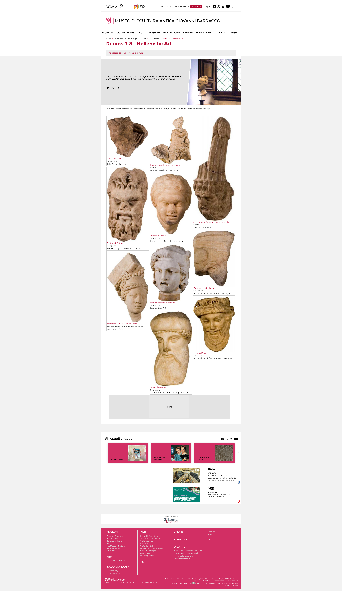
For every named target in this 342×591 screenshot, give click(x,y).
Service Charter (113, 548)
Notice (210, 537)
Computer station (114, 573)
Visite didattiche (147, 546)
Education (203, 32)
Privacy (197, 583)
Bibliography (112, 571)
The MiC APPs (116, 460)
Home (108, 39)
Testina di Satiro (115, 243)
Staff (108, 543)
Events (188, 32)
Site (109, 557)
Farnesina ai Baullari (116, 561)
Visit (234, 32)
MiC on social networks (159, 458)
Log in (207, 7)
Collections (125, 32)
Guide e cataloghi (148, 551)
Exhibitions (171, 32)
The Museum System (116, 546)
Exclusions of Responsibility (212, 583)
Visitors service (146, 541)
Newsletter (111, 551)
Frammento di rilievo (203, 288)
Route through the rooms (135, 39)
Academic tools (118, 567)
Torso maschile (114, 158)
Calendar (221, 32)
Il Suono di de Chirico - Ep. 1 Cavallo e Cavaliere (220, 496)
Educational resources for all (186, 553)
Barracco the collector (116, 538)
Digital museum (149, 32)
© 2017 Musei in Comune (181, 583)
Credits (227, 583)
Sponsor (211, 539)
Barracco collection (115, 541)
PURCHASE (196, 7)
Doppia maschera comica (162, 303)
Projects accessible (182, 559)
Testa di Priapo (200, 353)
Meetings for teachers (183, 556)
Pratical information (149, 536)
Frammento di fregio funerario (165, 165)
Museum (108, 32)
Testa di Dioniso (158, 387)
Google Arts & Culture (203, 458)
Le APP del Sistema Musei (151, 548)
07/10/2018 (222, 478)
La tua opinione (147, 556)
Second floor (154, 39)
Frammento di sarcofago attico (122, 323)
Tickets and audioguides (151, 538)
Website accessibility (229, 584)
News (209, 534)
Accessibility (145, 553)
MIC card (144, 543)
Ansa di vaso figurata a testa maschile (211, 222)
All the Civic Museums (176, 7)
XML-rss (235, 585)
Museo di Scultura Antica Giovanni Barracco (167, 20)
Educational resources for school (188, 550)
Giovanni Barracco (115, 536)
